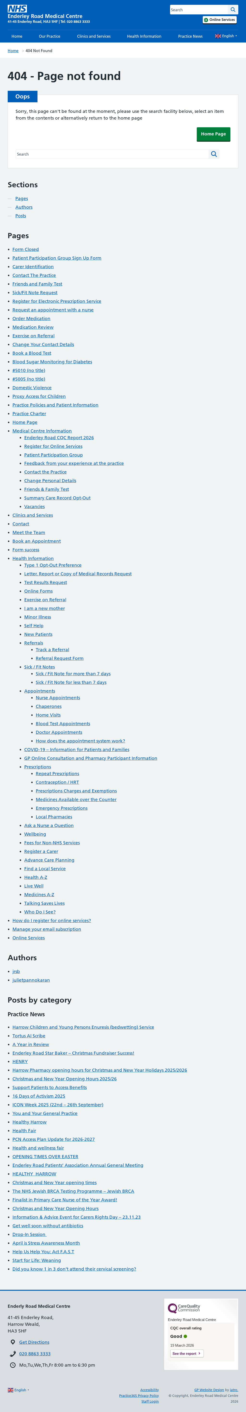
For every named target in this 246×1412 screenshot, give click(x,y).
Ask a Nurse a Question (49, 825)
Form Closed (25, 249)
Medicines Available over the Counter (76, 799)
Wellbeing (35, 834)
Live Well (33, 886)
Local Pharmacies (54, 817)
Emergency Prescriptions (61, 808)
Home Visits (48, 715)
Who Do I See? (40, 912)
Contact (20, 524)
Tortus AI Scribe (28, 1036)
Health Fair (24, 1130)
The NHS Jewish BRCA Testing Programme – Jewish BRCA (73, 1191)
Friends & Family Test (46, 489)
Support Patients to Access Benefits (49, 1087)
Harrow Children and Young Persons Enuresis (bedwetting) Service (83, 1027)
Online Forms (38, 591)
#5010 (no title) (28, 370)
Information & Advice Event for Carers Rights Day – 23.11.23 (76, 1217)
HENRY (20, 1061)
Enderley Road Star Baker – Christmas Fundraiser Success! (73, 1053)
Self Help (33, 625)
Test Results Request (45, 582)
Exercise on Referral (33, 336)
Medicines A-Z (39, 894)
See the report (184, 1353)
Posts (20, 216)
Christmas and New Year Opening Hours (55, 1208)
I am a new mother (44, 608)
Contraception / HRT (57, 782)
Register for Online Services (53, 446)
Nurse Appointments (58, 697)
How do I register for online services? (51, 920)
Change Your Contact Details (43, 344)
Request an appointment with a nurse (53, 310)
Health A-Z (35, 877)
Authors (23, 207)
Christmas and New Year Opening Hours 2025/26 (64, 1079)
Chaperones (49, 706)
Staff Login (150, 1401)
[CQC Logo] (184, 1312)
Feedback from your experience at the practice (74, 463)
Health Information (144, 36)
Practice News (190, 36)
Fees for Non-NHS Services (52, 843)
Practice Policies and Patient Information (55, 405)
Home (17, 36)
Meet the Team (28, 532)
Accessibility (149, 1390)
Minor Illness (37, 617)
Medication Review (33, 327)
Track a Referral (52, 649)
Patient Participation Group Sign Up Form (56, 258)
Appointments (39, 691)
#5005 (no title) (28, 379)
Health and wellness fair (38, 1148)
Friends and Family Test (37, 284)
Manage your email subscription (46, 929)
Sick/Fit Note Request (34, 292)
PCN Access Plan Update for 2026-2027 (53, 1139)
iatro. (234, 1390)
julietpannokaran (31, 980)
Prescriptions (37, 767)
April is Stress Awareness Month (46, 1243)
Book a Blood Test (31, 353)
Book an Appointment (36, 541)
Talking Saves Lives (44, 903)
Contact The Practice (34, 275)
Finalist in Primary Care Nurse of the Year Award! (64, 1200)
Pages (21, 198)
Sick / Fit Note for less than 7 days (71, 682)
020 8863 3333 (35, 1354)
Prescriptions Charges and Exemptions (76, 791)
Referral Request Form (60, 658)
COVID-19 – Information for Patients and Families (76, 749)
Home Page (213, 134)
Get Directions (34, 1342)
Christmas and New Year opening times (54, 1182)
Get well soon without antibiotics (47, 1226)
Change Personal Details (50, 480)
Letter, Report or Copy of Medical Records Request (78, 574)
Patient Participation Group (53, 455)
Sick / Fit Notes (39, 667)
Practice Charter (29, 413)
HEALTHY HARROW (34, 1174)
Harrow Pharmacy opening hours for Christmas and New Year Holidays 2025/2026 (99, 1070)
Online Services (28, 938)
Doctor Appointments (59, 732)
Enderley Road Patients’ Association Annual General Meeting (77, 1165)
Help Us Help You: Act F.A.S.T (43, 1251)
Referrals (33, 643)
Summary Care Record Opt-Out (57, 498)
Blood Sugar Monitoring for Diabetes (52, 362)
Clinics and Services (94, 36)
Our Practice (49, 36)
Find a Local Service (45, 868)
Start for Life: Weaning (36, 1260)
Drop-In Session (29, 1234)
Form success (25, 550)
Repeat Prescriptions (57, 773)
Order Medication (31, 318)
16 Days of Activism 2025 (38, 1096)
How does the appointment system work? (80, 741)
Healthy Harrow (29, 1122)
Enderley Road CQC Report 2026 (59, 437)
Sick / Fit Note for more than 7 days (73, 673)
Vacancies (34, 506)
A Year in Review (30, 1044)
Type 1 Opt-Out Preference (53, 565)
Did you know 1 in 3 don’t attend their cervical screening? (74, 1269)
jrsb (16, 971)
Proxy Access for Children (39, 396)
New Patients (38, 634)
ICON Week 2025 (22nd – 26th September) (57, 1105)
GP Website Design (209, 1390)
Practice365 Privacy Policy (139, 1396)
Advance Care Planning (49, 860)
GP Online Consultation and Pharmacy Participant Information (90, 758)
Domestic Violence (32, 387)
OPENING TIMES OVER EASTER (45, 1156)
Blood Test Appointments (63, 723)
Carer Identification (33, 266)
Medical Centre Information (42, 431)
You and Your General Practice (45, 1113)
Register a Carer (41, 851)
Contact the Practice (45, 472)
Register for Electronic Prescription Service (56, 301)
